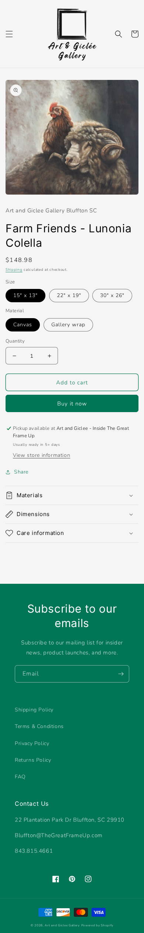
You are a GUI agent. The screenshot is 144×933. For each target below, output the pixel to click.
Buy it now (72, 403)
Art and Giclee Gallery (62, 925)
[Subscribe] (121, 674)
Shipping (14, 269)
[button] (9, 34)
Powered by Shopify (97, 925)
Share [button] (21, 471)
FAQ (20, 776)
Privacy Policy (32, 743)
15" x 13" (25, 295)
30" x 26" (112, 295)
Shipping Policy (34, 709)
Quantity (15, 341)
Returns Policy (33, 760)
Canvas (22, 324)
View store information (41, 455)
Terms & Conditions (39, 726)
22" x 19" (69, 295)
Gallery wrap (68, 324)
